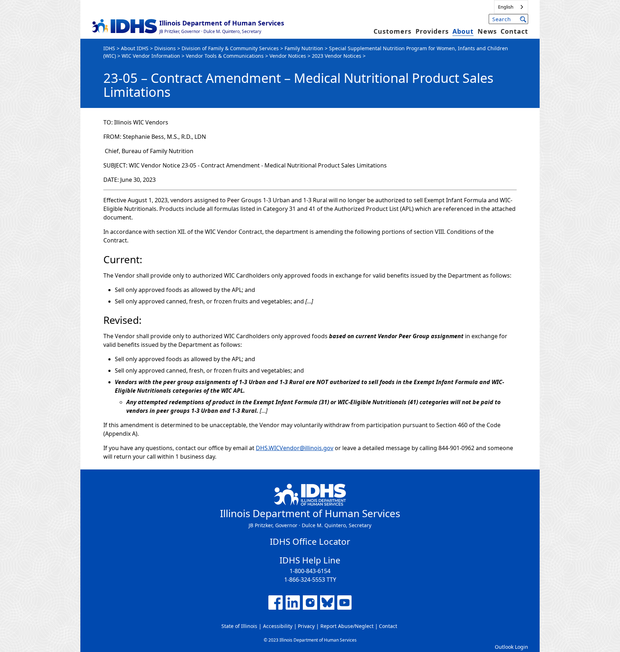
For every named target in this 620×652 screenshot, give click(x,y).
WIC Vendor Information (151, 55)
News (487, 31)
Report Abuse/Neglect (347, 626)
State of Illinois (239, 626)
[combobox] (511, 7)
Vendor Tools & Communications (225, 55)
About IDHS (135, 48)
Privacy (306, 626)
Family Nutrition (304, 48)
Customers (393, 31)
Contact (514, 31)
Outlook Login (511, 646)
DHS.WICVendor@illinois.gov (294, 448)
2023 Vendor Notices (336, 55)
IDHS (109, 48)
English (505, 7)
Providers (432, 31)
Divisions (165, 48)
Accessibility (277, 626)
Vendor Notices (287, 55)
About (463, 31)
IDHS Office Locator (310, 541)
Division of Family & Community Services (230, 48)
